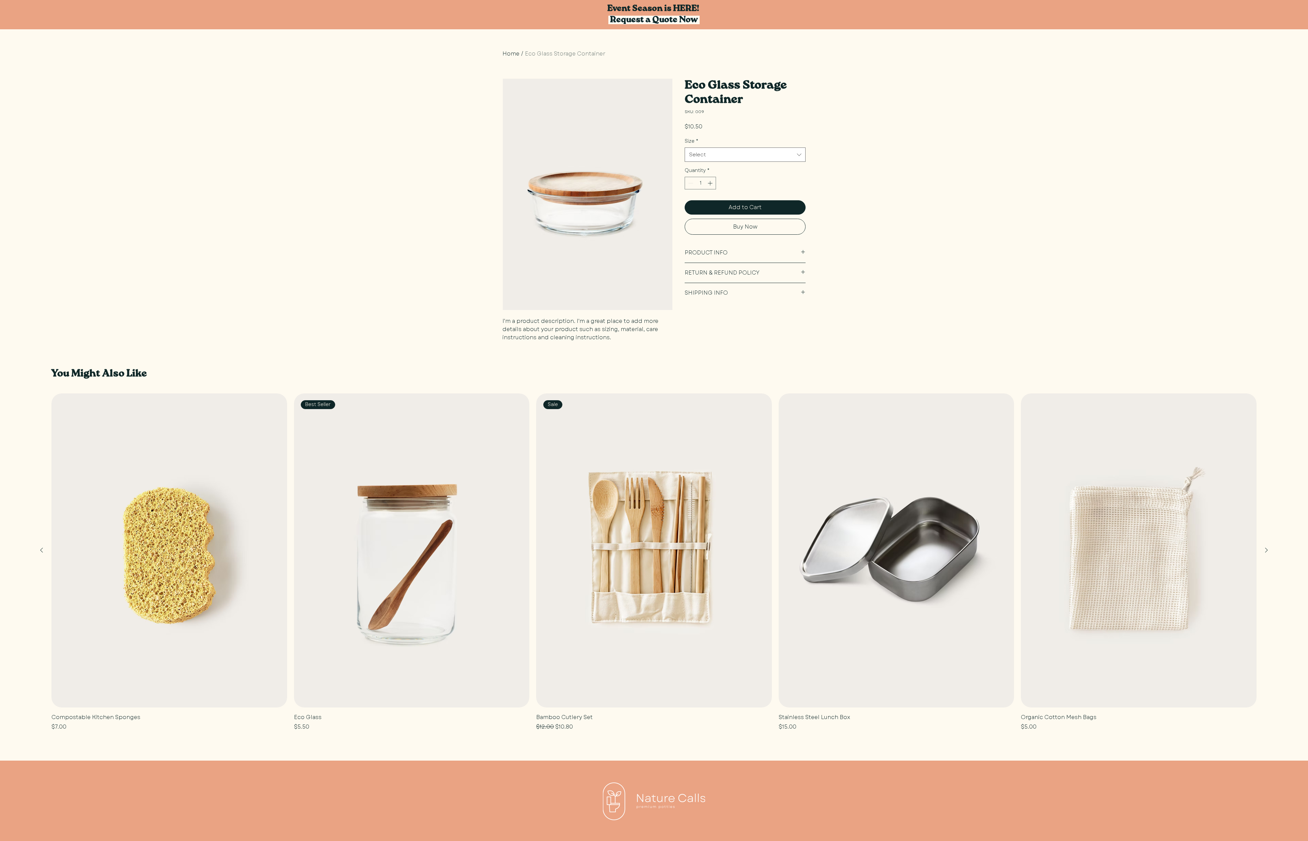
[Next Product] (1266, 550)
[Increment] (710, 183)
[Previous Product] (41, 550)
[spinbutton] (700, 183)
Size (691, 141)
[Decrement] (690, 183)
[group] (654, 562)
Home (510, 54)
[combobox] (745, 154)
